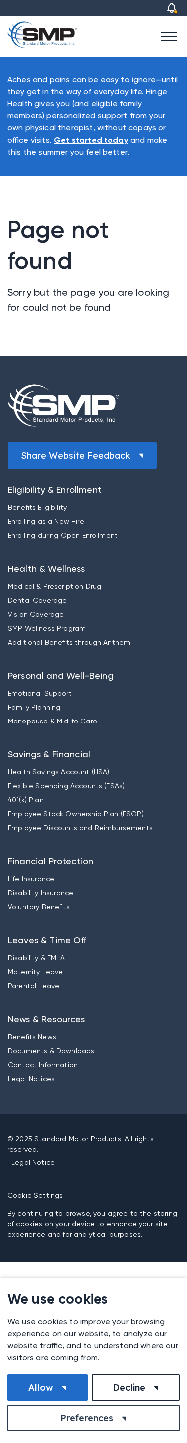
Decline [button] (129, 1387)
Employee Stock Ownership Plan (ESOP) (76, 814)
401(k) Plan (26, 800)
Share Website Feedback (75, 455)
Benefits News (32, 1037)
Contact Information (43, 1065)
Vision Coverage (36, 614)
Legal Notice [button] (33, 1162)
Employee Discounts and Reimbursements (80, 828)
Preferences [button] (86, 1418)
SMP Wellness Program (47, 628)
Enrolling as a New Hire (46, 521)
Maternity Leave (35, 972)
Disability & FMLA (36, 958)
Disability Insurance (40, 893)
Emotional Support (40, 693)
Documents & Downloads (51, 1051)
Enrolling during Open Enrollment (63, 535)
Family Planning (34, 707)
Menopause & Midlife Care (52, 721)
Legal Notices (31, 1078)
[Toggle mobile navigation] (169, 36)
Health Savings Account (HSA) (58, 772)
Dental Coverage (37, 600)
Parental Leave (33, 986)
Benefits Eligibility (37, 507)
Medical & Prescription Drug (54, 586)
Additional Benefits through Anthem (69, 642)
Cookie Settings (35, 1195)
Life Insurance (31, 879)
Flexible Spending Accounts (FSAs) (66, 786)
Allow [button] (40, 1387)
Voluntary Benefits (39, 907)
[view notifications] (172, 8)
